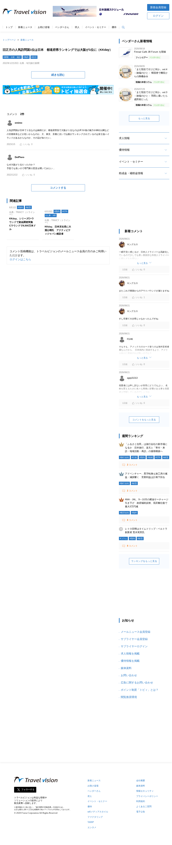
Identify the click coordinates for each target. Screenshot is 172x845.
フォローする (27, 789)
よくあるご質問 (144, 806)
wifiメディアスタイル (98, 811)
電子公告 (140, 811)
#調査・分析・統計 (12, 57)
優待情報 (124, 149)
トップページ (9, 40)
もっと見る (144, 118)
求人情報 (124, 138)
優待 (114, 27)
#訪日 (34, 57)
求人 (77, 27)
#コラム (123, 538)
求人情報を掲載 (130, 653)
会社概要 (140, 780)
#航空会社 (124, 513)
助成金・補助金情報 (131, 173)
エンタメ (92, 827)
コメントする (58, 187)
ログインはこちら (20, 259)
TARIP (91, 822)
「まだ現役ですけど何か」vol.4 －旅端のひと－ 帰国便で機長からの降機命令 (151, 73)
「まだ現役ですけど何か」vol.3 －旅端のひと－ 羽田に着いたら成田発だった (151, 96)
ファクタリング (95, 817)
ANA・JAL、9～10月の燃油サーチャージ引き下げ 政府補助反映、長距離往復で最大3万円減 (146, 503)
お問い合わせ (129, 675)
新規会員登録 (158, 7)
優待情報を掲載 (130, 660)
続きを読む (58, 74)
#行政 (134, 457)
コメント (132, 464)
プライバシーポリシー (147, 796)
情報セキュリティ (145, 791)
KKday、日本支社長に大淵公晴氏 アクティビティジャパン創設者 (58, 230)
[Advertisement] (144, 207)
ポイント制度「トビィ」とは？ (139, 689)
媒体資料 (126, 668)
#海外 (26, 57)
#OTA (64, 211)
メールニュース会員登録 (135, 631)
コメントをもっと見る (144, 419)
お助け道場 (44, 27)
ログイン (158, 15)
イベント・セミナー (95, 27)
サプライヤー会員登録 (134, 639)
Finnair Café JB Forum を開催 (150, 51)
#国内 (57, 211)
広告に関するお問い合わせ (137, 682)
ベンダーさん (62, 27)
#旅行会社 (124, 457)
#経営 (28, 207)
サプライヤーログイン (134, 646)
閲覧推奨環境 (129, 697)
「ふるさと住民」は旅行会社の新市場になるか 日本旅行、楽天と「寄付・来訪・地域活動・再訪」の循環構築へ (146, 448)
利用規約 (140, 801)
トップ (9, 27)
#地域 (150, 457)
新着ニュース (25, 27)
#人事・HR (51, 215)
